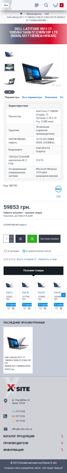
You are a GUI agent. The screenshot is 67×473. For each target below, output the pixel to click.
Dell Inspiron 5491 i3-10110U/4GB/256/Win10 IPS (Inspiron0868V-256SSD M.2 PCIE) (10, 292)
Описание (51, 97)
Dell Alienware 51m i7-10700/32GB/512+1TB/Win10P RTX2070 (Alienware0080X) (42, 292)
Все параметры (32, 97)
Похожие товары (33, 270)
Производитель (33, 14)
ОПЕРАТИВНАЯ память (15, 224)
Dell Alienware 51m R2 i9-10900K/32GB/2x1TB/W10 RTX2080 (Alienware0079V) (58, 292)
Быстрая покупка (50, 238)
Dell (47, 14)
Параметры (12, 97)
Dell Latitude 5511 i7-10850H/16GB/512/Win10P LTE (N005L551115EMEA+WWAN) (18, 361)
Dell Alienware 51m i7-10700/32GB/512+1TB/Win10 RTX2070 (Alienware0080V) (26, 292)
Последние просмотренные (24, 322)
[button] (9, 48)
